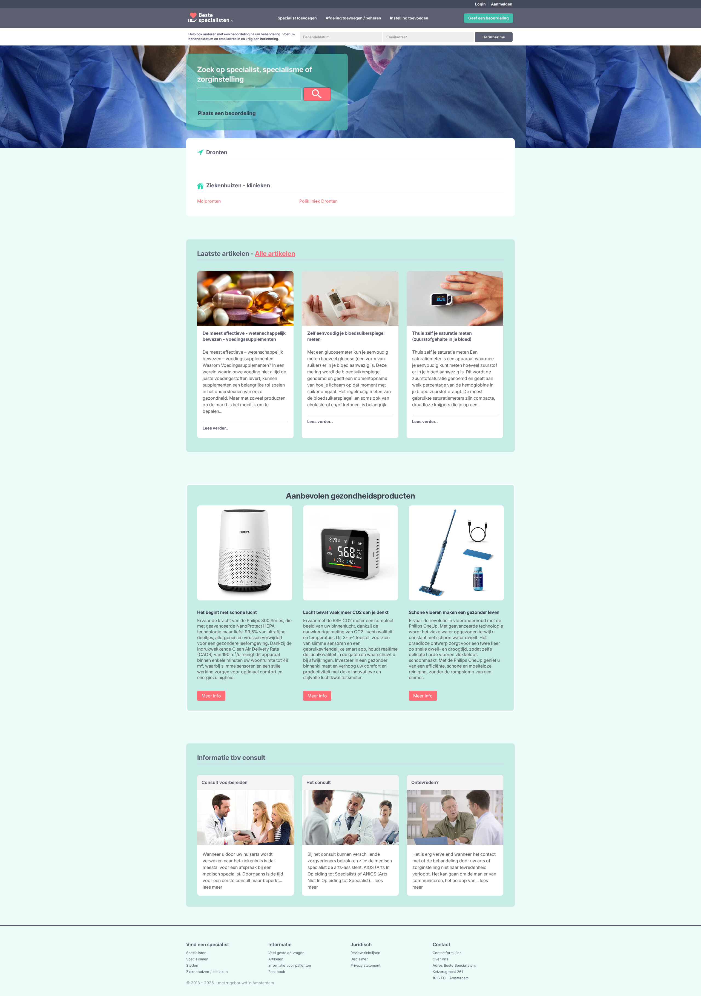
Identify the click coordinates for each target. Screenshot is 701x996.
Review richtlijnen (365, 953)
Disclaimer (359, 959)
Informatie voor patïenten (289, 965)
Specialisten (196, 953)
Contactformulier (447, 953)
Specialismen (197, 959)
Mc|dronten (209, 201)
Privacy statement (365, 965)
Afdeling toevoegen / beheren (353, 18)
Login (480, 4)
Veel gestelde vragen (286, 953)
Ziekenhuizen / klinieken (207, 971)
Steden (192, 965)
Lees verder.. (215, 428)
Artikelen (275, 959)
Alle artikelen (275, 253)
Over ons (440, 959)
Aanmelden (501, 4)
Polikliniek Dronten (318, 201)
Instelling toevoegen (409, 18)
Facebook (276, 971)
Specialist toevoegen (297, 18)
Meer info (211, 696)
